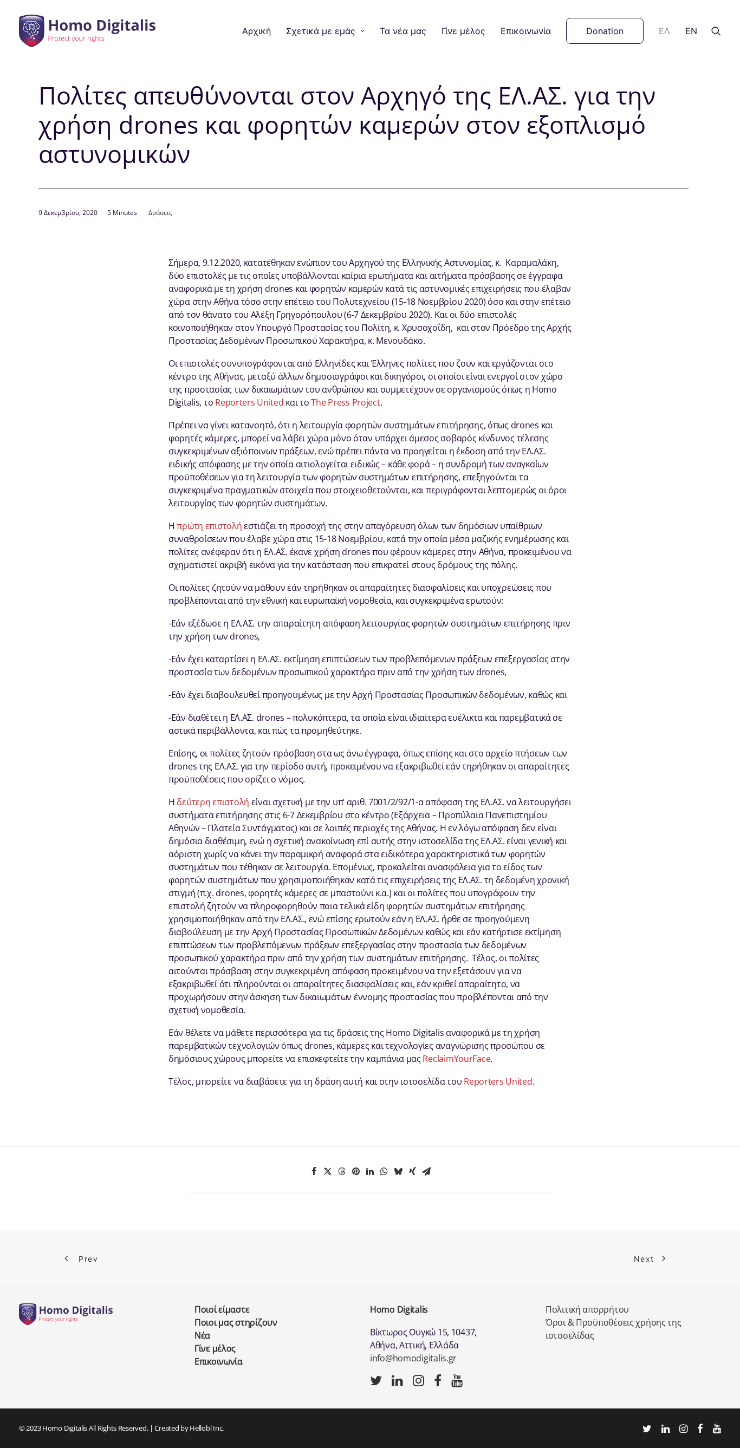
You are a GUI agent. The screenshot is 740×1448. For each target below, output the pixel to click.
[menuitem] (256, 31)
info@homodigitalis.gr (413, 1358)
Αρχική (256, 30)
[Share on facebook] (313, 1171)
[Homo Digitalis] (87, 31)
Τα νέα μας (403, 30)
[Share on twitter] (327, 1171)
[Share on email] (426, 1171)
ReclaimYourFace (456, 1059)
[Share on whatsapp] (384, 1171)
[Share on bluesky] (398, 1171)
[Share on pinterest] (355, 1171)
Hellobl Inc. (207, 1428)
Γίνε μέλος (463, 30)
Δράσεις (160, 212)
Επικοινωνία (526, 30)
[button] (716, 31)
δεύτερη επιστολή (213, 802)
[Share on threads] (341, 1171)
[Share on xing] (412, 1171)
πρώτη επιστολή (209, 526)
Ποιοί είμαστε (221, 1309)
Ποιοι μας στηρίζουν (235, 1322)
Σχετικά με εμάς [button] (320, 30)
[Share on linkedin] (370, 1171)
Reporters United (249, 402)
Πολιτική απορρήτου (587, 1309)
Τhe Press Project (345, 402)
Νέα (202, 1335)
